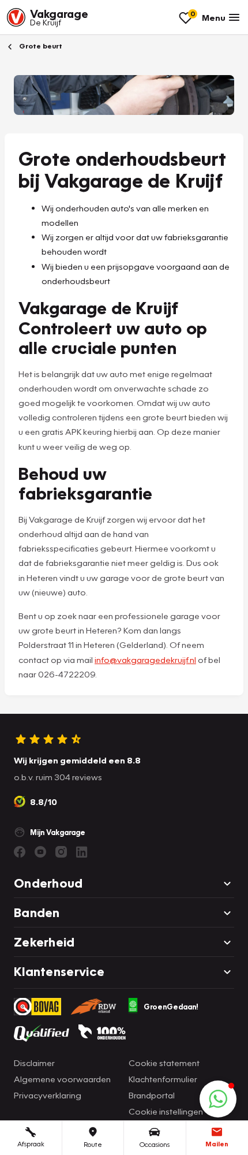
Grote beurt (39, 46)
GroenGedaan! (171, 1006)
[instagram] (61, 852)
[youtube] (40, 852)
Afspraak (30, 1143)
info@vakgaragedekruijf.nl (145, 659)
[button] (218, 1099)
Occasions (155, 1144)
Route (93, 1144)
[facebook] (19, 852)
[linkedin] (82, 852)
